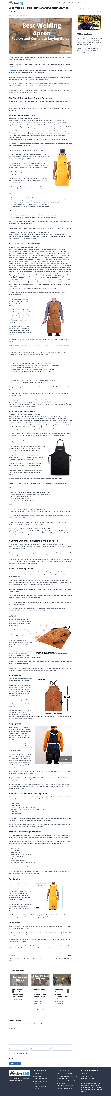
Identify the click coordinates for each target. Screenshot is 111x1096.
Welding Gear (63, 3)
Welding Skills (37, 1076)
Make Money (72, 3)
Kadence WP (19, 1080)
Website (55, 1049)
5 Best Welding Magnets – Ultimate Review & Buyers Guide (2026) (40, 994)
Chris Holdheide (14, 15)
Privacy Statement (86, 1076)
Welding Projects (38, 1073)
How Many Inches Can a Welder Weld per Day (66, 1082)
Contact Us (84, 1073)
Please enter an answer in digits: (18, 1053)
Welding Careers (38, 1084)
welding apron (14, 70)
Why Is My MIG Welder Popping (66, 1088)
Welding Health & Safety (40, 1081)
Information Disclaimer (87, 1078)
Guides (80, 3)
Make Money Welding (39, 1086)
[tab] (37, 1009)
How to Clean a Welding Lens (63, 957)
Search (99, 11)
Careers (86, 3)
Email (33, 1049)
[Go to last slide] (13, 991)
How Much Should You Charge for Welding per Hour (67, 1077)
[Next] (68, 991)
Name (11, 1049)
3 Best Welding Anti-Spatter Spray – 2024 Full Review (22, 958)
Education (99, 3)
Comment (12, 1028)
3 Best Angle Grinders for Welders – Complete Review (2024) (61, 994)
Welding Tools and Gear (40, 1078)
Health (92, 3)
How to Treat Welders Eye (64, 1073)
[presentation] (19, 980)
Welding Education (38, 1089)
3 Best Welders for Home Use (66, 1086)
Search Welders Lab (83, 9)
